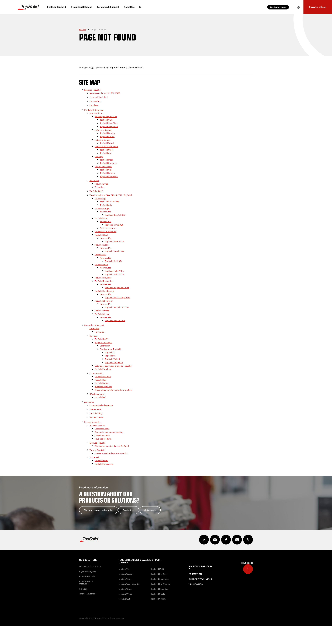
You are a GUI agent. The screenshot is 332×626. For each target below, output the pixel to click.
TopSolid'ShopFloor (160, 589)
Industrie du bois (87, 576)
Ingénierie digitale (87, 571)
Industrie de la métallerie (86, 582)
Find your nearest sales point (98, 510)
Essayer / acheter (317, 7)
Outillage (83, 588)
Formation (195, 574)
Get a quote (150, 510)
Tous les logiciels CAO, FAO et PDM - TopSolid (140, 561)
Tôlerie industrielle (87, 593)
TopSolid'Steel (125, 589)
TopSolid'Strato (158, 594)
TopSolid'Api (124, 569)
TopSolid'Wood (125, 594)
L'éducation (196, 584)
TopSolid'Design (125, 574)
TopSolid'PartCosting (160, 584)
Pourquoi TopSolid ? (200, 567)
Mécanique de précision (90, 566)
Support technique (200, 579)
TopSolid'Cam (124, 579)
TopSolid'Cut (124, 598)
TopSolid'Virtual (158, 598)
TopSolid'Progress (159, 574)
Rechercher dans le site (140, 7)
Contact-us (128, 510)
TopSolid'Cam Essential (129, 584)
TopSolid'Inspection (160, 579)
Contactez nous (278, 7)
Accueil (82, 29)
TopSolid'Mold (157, 569)
